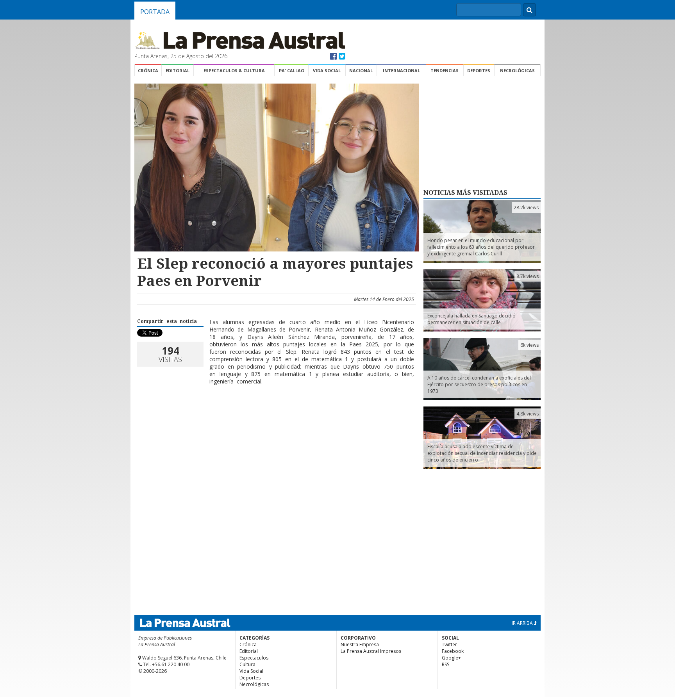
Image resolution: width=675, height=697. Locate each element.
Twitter (449, 644)
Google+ (451, 657)
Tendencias (444, 70)
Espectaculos (253, 657)
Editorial (177, 70)
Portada (155, 11)
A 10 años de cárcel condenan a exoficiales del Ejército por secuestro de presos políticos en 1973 (479, 384)
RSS (445, 664)
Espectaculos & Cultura (234, 70)
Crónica (148, 70)
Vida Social (327, 70)
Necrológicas (517, 70)
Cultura (247, 664)
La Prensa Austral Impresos (371, 651)
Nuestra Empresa (360, 644)
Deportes (478, 70)
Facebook (453, 651)
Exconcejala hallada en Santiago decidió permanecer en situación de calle (471, 319)
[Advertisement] (275, 416)
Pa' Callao (291, 70)
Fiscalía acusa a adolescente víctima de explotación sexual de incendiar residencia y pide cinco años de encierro (482, 453)
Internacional (401, 70)
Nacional (361, 70)
